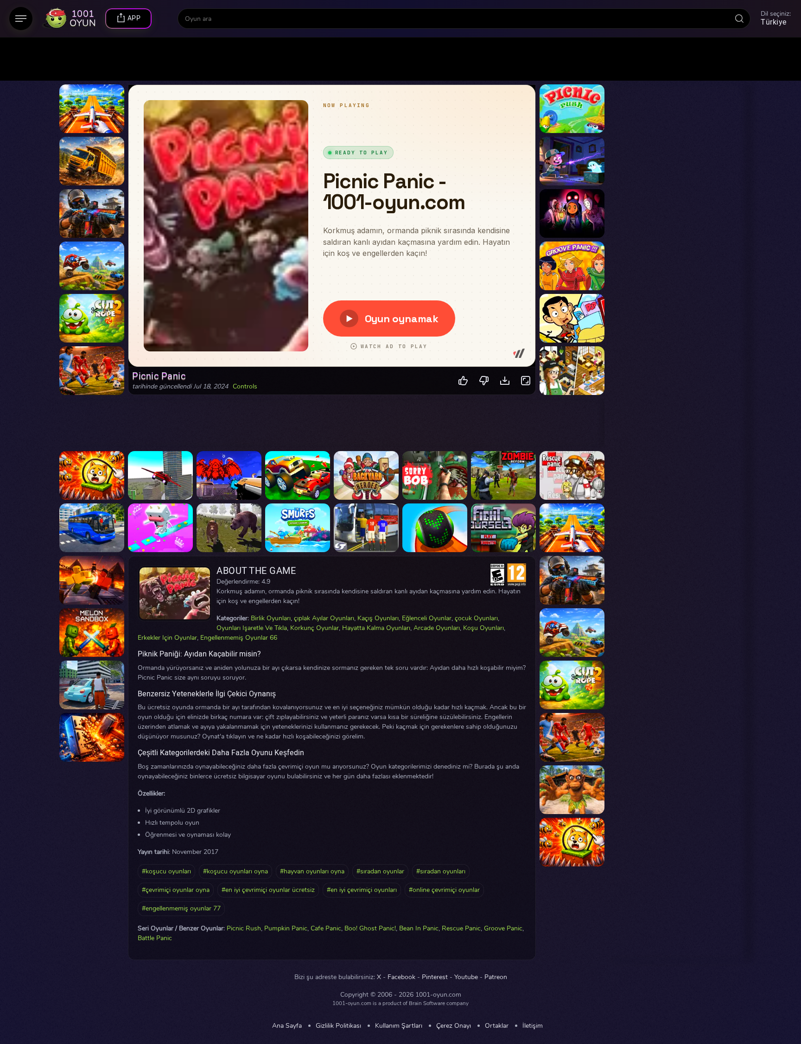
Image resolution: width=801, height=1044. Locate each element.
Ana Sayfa (287, 1026)
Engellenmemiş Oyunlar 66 (238, 637)
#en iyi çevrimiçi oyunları (362, 889)
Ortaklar (497, 1026)
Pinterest (435, 977)
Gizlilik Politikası (338, 1026)
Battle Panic (155, 938)
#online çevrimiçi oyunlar (444, 889)
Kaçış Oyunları (378, 618)
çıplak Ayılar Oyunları (324, 618)
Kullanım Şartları (398, 1026)
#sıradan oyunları (440, 871)
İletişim (532, 1026)
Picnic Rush (244, 928)
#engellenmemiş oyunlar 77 (181, 908)
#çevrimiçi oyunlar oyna (176, 889)
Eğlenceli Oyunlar (426, 618)
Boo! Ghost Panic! (370, 928)
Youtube (466, 977)
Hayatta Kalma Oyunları (376, 628)
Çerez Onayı (453, 1026)
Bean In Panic (419, 928)
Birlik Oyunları (271, 618)
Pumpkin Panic (285, 928)
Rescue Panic (461, 928)
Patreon (495, 977)
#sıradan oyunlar (380, 871)
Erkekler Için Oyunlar (167, 637)
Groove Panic (503, 928)
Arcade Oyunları (436, 628)
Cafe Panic (326, 928)
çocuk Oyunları (476, 618)
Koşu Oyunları (483, 628)
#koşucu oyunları (166, 871)
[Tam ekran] (526, 381)
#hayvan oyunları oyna (312, 871)
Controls (245, 386)
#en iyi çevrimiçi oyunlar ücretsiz (268, 889)
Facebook (401, 977)
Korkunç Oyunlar (314, 628)
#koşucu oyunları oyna (235, 871)
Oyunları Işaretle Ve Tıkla (251, 628)
